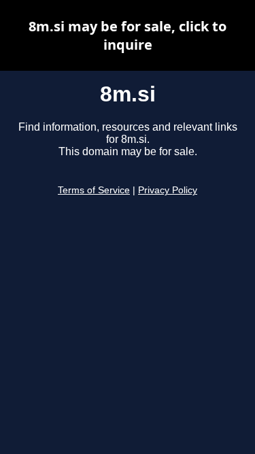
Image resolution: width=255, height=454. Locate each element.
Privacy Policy (167, 190)
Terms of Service (94, 190)
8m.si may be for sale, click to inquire (127, 35)
